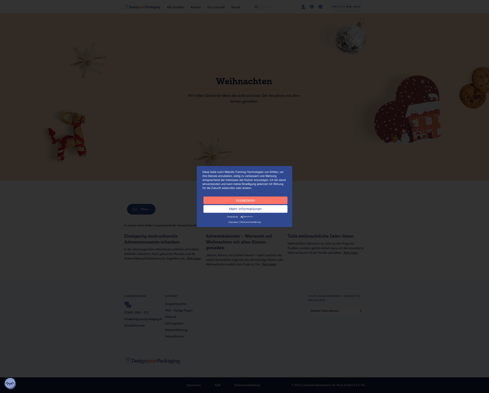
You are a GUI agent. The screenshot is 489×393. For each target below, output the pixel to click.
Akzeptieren (245, 200)
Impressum (233, 222)
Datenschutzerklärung (250, 222)
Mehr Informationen (245, 209)
